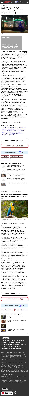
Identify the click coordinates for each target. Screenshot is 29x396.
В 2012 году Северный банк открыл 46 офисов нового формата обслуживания (14, 128)
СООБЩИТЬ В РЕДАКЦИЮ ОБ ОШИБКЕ (11, 348)
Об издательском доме (8, 340)
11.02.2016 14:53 (4, 5)
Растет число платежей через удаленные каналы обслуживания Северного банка (16, 170)
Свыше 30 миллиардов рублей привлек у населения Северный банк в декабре (16, 179)
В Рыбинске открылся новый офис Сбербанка (17, 183)
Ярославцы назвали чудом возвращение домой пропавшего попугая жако (16, 316)
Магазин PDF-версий (14, 342)
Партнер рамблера (13, 389)
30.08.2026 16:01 (4, 191)
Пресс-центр (20, 340)
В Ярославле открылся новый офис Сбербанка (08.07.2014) (13, 134)
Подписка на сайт (6, 346)
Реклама (3, 342)
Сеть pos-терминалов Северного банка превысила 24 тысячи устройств (15, 166)
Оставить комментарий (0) (14, 145)
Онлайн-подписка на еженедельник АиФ (13, 344)
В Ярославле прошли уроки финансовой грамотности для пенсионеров (16, 175)
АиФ (2, 33)
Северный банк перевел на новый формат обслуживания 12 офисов (13, 131)
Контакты (17, 346)
